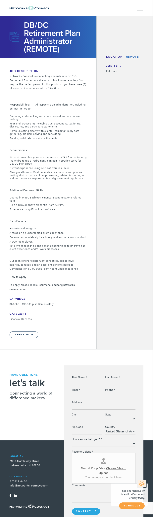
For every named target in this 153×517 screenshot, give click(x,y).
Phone (110, 389)
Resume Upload (82, 451)
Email (76, 389)
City (74, 414)
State (108, 414)
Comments (78, 485)
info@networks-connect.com (29, 485)
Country (110, 426)
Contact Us (86, 511)
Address (77, 402)
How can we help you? (87, 439)
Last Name (112, 377)
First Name (79, 377)
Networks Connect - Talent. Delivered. (29, 8)
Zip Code (77, 426)
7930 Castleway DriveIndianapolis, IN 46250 (25, 463)
